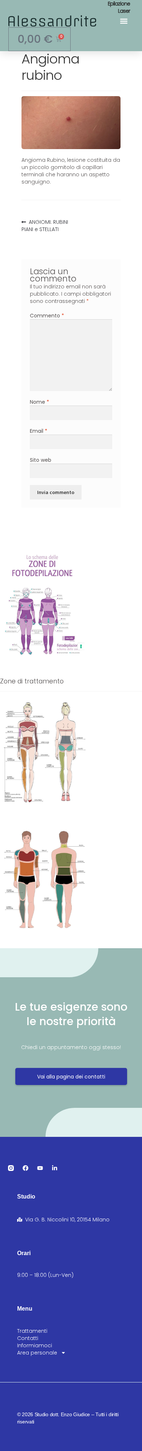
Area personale (37, 1352)
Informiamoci (34, 1345)
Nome (39, 402)
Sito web (40, 460)
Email (38, 431)
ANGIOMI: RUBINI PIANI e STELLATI (44, 225)
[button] (124, 21)
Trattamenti (32, 1331)
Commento (47, 315)
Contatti (27, 1338)
